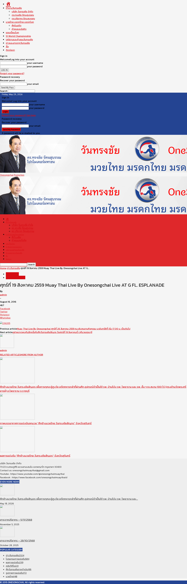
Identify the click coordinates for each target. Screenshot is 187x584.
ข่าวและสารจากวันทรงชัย (18, 43)
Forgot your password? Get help (19, 115)
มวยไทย (11, 576)
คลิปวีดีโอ (12, 566)
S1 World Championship (18, 36)
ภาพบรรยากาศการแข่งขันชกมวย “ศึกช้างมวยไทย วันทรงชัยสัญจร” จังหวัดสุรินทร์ (46, 423)
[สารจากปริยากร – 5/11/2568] (7, 515)
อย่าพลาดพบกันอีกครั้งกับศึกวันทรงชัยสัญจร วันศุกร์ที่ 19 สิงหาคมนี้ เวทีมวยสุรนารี (52, 332)
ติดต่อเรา (10, 50)
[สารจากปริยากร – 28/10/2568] (7, 536)
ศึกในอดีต (16, 25)
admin (3, 294)
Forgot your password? (12, 73)
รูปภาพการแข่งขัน (16, 573)
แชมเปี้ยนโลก (12, 32)
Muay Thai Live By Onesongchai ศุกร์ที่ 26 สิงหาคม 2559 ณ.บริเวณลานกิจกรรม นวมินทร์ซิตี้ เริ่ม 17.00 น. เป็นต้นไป (73, 328)
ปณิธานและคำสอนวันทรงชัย (19, 39)
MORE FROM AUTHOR (32, 354)
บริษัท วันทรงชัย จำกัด (22, 11)
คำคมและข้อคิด (19, 29)
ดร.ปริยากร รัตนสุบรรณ (23, 18)
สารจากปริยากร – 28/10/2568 (17, 540)
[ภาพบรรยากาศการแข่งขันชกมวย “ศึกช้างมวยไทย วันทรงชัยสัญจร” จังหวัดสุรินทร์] (17, 418)
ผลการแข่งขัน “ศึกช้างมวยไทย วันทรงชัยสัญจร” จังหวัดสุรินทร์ (35, 456)
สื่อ (7, 46)
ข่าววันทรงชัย (13, 268)
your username (35, 63)
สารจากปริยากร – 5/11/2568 (16, 520)
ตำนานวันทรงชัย (14, 8)
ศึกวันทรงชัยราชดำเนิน (18, 569)
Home (3, 268)
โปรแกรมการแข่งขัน (15, 277)
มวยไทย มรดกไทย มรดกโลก (20, 22)
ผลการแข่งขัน (14, 562)
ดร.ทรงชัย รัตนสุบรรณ (23, 15)
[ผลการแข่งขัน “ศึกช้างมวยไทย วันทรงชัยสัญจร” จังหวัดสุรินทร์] (17, 451)
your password (35, 66)
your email (33, 84)
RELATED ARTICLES (10, 354)
